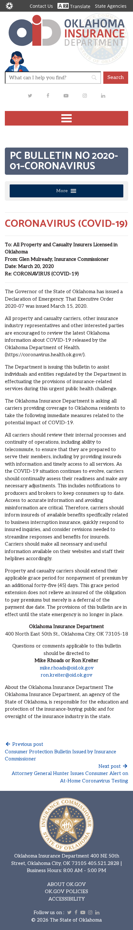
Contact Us (41, 6)
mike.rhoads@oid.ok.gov (67, 668)
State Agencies (111, 6)
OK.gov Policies (66, 891)
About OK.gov (66, 884)
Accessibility (66, 899)
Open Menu (66, 118)
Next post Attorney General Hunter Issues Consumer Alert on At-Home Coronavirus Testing (70, 773)
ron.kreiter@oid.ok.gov (66, 675)
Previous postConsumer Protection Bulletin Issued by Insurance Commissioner (60, 751)
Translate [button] (79, 6)
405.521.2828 (103, 863)
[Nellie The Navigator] (17, 61)
